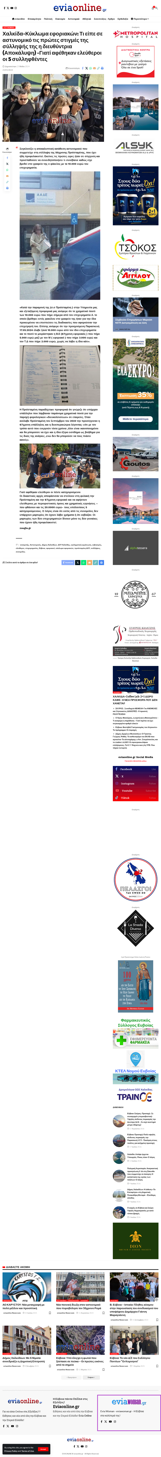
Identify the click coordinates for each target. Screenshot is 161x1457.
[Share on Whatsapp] (90, 68)
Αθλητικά (7, 1300)
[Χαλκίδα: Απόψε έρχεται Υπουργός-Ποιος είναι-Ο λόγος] (119, 1157)
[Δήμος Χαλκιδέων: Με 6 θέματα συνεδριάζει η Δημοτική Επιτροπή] (27, 1340)
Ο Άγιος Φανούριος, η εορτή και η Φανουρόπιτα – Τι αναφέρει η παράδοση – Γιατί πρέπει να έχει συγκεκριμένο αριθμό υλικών (135, 721)
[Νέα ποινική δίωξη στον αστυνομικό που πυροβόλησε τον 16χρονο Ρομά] (80, 1287)
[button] (43, 1449)
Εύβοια (42, 548)
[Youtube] (135, 791)
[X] (8, 8)
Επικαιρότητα (73, 1300)
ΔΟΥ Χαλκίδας (64, 545)
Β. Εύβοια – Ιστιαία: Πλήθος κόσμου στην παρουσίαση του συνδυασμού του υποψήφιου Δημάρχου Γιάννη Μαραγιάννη (134, 1310)
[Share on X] (86, 68)
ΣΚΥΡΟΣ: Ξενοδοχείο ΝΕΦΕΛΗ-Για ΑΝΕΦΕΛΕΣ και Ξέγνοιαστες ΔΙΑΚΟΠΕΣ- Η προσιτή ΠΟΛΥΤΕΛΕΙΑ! (135, 711)
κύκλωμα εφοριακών (64, 548)
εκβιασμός (96, 545)
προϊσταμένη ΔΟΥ (82, 548)
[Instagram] (15, 8)
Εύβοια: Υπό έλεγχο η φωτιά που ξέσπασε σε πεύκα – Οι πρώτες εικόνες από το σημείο (80, 1361)
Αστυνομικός (35, 545)
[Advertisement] (135, 831)
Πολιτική (114, 1300)
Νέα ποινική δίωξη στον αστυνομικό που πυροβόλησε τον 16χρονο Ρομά (78, 1306)
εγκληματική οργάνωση (81, 545)
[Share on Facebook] (83, 68)
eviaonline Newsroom (12, 1313)
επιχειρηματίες (31, 548)
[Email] (94, 68)
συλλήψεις (95, 548)
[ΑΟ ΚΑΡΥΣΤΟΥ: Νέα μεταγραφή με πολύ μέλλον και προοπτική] (27, 1287)
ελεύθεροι (20, 548)
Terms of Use (27, 1451)
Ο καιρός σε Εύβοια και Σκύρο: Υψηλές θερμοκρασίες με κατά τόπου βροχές (140, 1211)
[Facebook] (4, 8)
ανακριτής (24, 545)
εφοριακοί (50, 548)
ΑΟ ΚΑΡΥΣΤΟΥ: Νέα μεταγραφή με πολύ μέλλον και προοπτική (24, 1306)
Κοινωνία (117, 692)
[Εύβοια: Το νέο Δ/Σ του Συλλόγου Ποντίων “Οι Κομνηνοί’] (134, 1340)
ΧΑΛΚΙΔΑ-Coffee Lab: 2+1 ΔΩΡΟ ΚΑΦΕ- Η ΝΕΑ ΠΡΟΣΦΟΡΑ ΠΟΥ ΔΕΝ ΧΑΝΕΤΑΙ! (135, 700)
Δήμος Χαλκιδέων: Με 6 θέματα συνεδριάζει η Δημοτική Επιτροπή (24, 1359)
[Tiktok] (135, 798)
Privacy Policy (10, 1451)
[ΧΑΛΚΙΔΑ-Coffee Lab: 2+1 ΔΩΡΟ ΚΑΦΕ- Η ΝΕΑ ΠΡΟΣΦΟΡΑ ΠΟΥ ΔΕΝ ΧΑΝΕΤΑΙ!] (135, 679)
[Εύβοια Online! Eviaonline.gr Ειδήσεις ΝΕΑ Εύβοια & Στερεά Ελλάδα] (80, 8)
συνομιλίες (20, 552)
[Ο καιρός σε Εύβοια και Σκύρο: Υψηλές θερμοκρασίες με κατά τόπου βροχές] (119, 1212)
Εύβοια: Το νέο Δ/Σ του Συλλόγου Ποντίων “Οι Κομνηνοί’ (130, 1359)
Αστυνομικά (9, 27)
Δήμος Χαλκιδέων (49, 545)
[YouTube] (12, 8)
